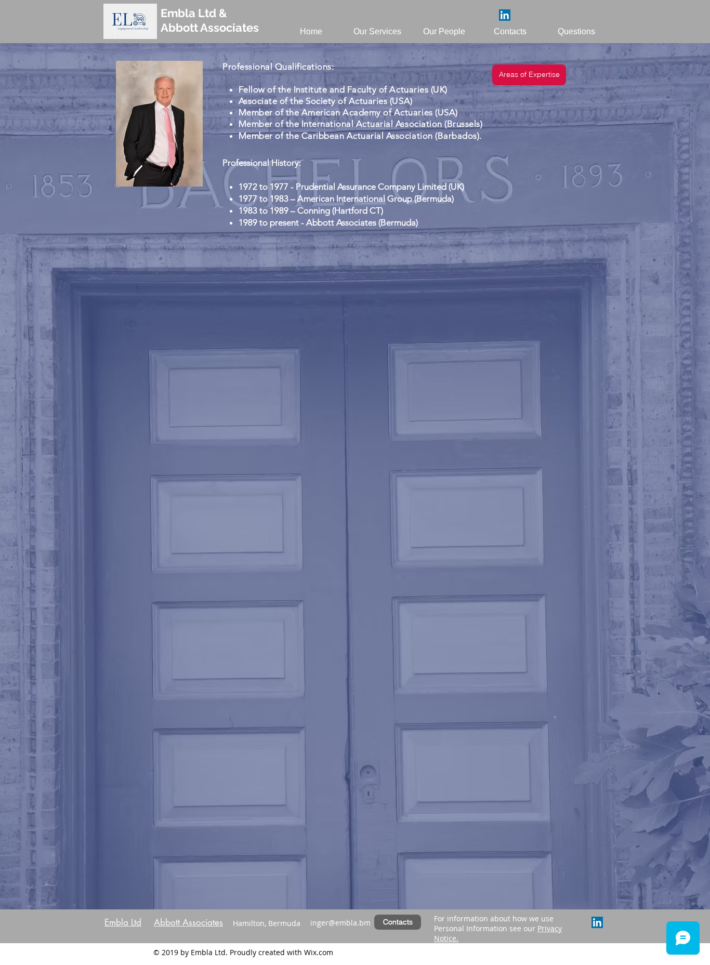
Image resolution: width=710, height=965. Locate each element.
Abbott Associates (210, 27)
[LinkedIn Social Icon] (504, 15)
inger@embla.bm (340, 923)
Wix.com (318, 952)
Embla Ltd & (194, 13)
